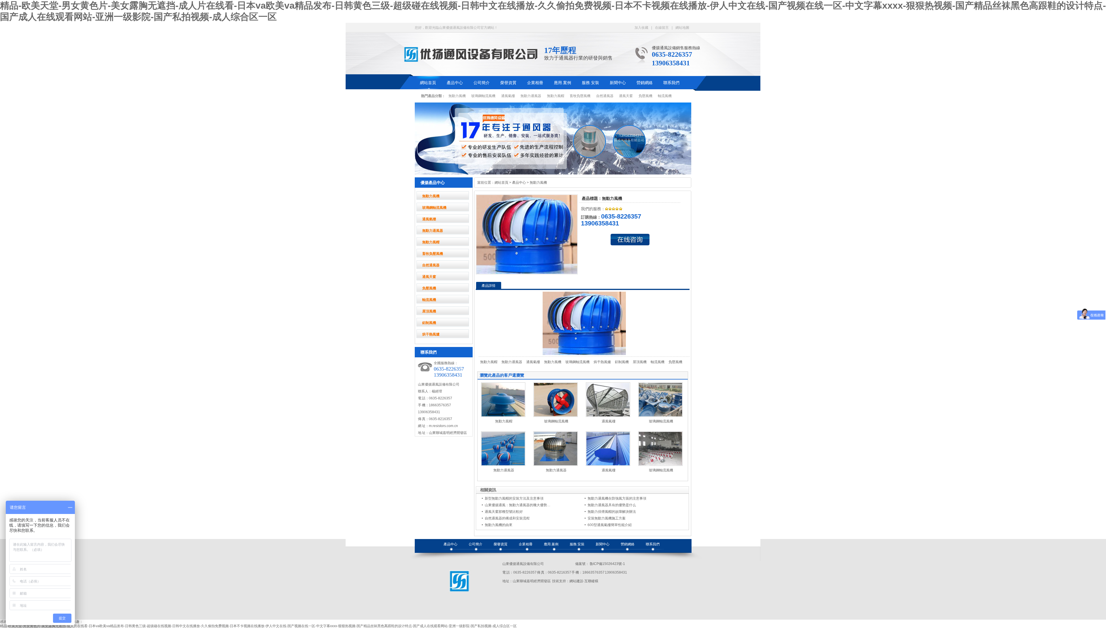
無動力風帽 (555, 96)
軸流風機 (665, 96)
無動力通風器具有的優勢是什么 (612, 505)
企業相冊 (535, 83)
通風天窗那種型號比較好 (504, 512)
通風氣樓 (508, 96)
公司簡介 (482, 83)
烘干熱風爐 (431, 334)
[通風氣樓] (608, 416)
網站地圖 (682, 28)
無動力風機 (457, 96)
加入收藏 (641, 28)
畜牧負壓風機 (580, 96)
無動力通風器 (530, 96)
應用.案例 (562, 83)
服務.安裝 (590, 83)
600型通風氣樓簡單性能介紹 (610, 525)
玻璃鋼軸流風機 (483, 96)
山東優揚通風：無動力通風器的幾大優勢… (517, 505)
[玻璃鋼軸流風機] (555, 416)
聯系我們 (671, 83)
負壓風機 (645, 96)
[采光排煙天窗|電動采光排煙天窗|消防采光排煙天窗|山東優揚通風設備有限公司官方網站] (472, 59)
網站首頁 (428, 83)
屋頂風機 (429, 311)
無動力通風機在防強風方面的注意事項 (617, 498)
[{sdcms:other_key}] (553, 173)
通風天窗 (626, 96)
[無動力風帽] (503, 416)
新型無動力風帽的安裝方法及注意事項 (514, 498)
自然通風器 (604, 96)
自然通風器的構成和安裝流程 (507, 518)
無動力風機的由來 (498, 525)
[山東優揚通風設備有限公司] (460, 594)
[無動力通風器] (503, 465)
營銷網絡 (645, 83)
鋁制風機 (429, 323)
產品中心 (455, 83)
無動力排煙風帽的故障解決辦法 (612, 512)
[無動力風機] (526, 273)
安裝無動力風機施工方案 (607, 518)
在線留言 (662, 28)
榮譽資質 (508, 83)
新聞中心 (618, 83)
